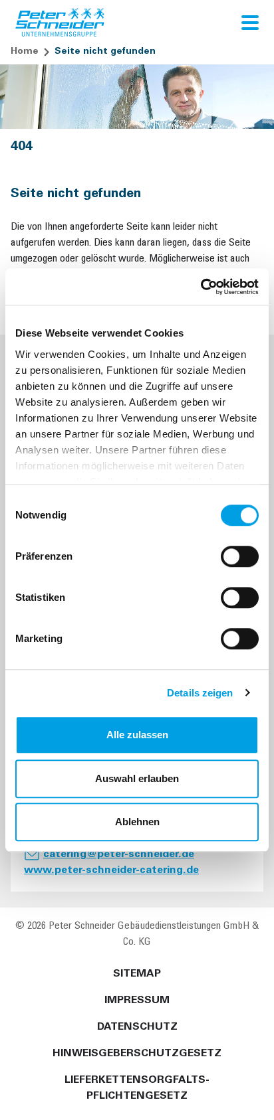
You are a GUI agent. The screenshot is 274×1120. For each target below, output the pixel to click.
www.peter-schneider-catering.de (111, 870)
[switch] (240, 556)
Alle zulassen (137, 734)
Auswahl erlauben (137, 778)
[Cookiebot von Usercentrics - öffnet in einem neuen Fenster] (200, 286)
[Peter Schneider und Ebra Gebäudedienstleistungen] (60, 23)
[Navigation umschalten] (250, 22)
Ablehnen (137, 821)
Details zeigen (200, 692)
